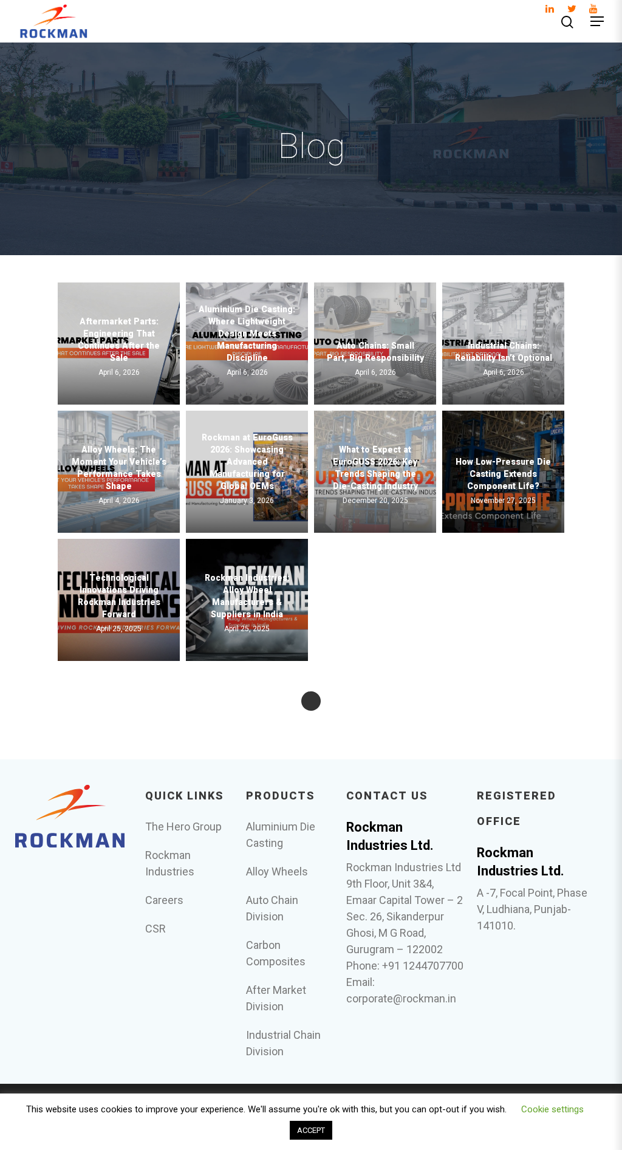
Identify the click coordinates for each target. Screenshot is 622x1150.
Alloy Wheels (277, 871)
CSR (155, 928)
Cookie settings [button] (552, 1109)
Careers (164, 900)
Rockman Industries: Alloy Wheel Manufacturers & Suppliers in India (247, 596)
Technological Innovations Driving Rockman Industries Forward (119, 596)
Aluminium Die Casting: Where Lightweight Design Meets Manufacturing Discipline (247, 334)
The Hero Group (183, 826)
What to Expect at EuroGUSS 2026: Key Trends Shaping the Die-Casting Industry (375, 468)
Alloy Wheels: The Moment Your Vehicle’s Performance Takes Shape (119, 468)
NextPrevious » (311, 701)
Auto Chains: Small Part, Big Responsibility (375, 352)
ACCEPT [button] (311, 1130)
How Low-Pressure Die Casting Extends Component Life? (503, 474)
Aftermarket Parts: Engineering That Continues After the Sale (119, 340)
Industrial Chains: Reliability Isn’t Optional (503, 352)
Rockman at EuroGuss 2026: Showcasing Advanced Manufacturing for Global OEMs (247, 462)
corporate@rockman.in (401, 998)
